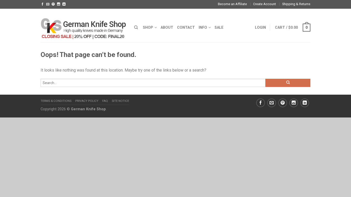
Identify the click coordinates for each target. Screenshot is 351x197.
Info (203, 27)
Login (260, 27)
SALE (219, 27)
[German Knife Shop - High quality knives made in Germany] (83, 25)
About (167, 27)
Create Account (264, 4)
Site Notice (120, 101)
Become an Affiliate (232, 4)
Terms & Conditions (56, 101)
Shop (148, 27)
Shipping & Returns (296, 4)
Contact (186, 27)
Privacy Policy (86, 101)
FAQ (105, 101)
